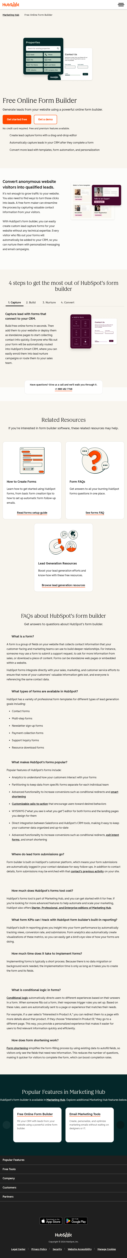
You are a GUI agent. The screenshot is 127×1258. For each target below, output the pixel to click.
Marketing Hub (11, 15)
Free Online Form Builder (35, 1114)
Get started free (17, 119)
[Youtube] (58, 1208)
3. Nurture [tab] (49, 302)
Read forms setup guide (32, 512)
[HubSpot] (11, 4)
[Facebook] (42, 1208)
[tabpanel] (63, 341)
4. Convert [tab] (67, 302)
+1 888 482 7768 (63, 389)
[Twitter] (66, 1208)
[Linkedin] (74, 1208)
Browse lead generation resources (63, 585)
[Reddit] (82, 1208)
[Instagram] (50, 1208)
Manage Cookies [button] (107, 1249)
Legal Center (18, 1249)
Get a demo (45, 119)
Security (57, 1249)
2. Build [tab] (31, 302)
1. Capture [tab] (14, 302)
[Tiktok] (90, 1208)
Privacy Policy (39, 1249)
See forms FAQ (95, 512)
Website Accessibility (80, 1249)
